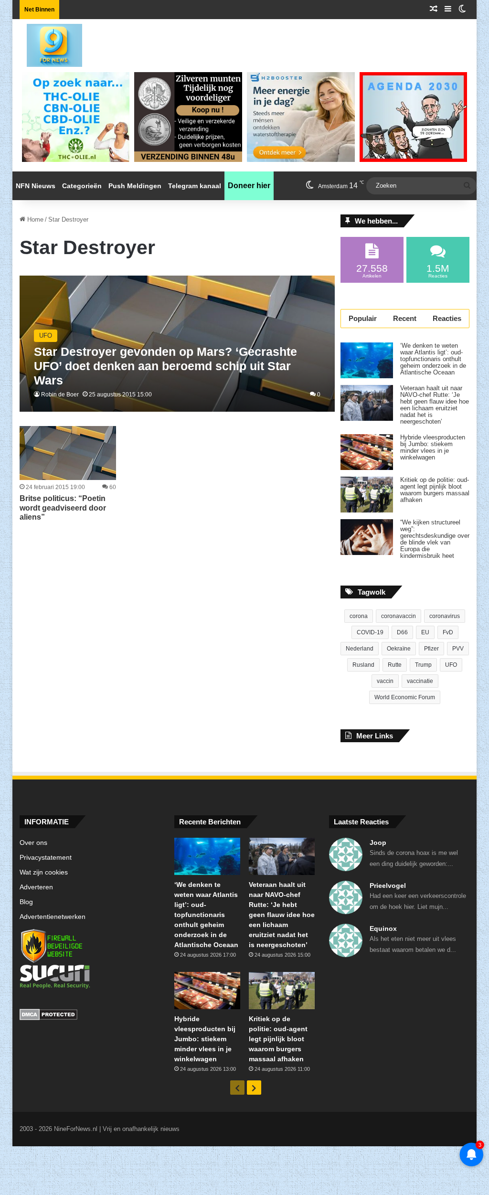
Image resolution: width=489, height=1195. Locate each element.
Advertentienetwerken (52, 916)
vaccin (385, 681)
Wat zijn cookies (44, 872)
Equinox (383, 928)
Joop (378, 842)
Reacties (447, 318)
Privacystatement (46, 857)
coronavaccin (398, 616)
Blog (26, 902)
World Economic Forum (404, 697)
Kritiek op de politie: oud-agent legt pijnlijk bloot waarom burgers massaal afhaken (434, 490)
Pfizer (431, 648)
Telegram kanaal (194, 186)
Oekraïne (399, 648)
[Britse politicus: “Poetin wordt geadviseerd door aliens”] (68, 453)
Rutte (395, 665)
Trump (423, 665)
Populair (363, 318)
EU (425, 632)
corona (359, 616)
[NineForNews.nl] (47, 43)
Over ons (33, 842)
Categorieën (82, 186)
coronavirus (444, 616)
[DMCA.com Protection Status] (90, 1016)
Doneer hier (249, 185)
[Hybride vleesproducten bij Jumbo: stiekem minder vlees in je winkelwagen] (366, 452)
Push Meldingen (134, 186)
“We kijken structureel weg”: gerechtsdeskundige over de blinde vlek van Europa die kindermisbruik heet (434, 539)
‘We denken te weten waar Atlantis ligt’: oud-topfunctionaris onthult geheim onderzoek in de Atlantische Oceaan (433, 359)
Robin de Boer (60, 394)
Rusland (363, 665)
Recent (404, 318)
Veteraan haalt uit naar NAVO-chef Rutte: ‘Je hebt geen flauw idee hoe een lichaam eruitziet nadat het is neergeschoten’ (434, 405)
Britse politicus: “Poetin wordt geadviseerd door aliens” (63, 507)
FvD (448, 632)
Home (34, 219)
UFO (451, 665)
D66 (402, 632)
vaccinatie (420, 681)
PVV (458, 648)
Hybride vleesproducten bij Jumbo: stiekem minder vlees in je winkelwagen (432, 447)
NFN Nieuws (35, 186)
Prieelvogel (388, 885)
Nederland (359, 648)
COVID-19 (370, 632)
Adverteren (36, 887)
